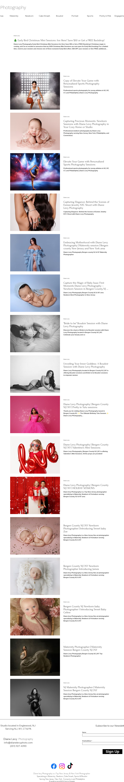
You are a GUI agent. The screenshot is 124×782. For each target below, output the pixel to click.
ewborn (60, 776)
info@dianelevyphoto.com (18, 742)
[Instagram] (62, 766)
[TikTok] (70, 766)
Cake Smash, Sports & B (73, 776)
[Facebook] (54, 766)
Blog (13, 26)
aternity (52, 776)
